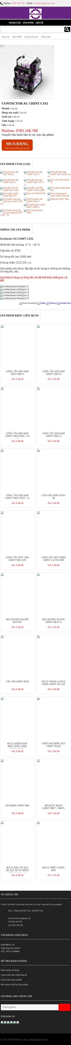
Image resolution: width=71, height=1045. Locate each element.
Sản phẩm (28, 23)
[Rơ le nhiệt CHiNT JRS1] (35, 213)
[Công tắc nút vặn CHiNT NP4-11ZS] (11, 190)
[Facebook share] (28, 303)
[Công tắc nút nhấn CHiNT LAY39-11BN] (35, 190)
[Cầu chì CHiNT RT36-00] (59, 182)
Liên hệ (39, 23)
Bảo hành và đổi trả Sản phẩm (14, 984)
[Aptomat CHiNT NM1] (58, 199)
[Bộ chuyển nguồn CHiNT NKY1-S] (11, 196)
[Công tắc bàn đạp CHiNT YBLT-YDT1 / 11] (35, 184)
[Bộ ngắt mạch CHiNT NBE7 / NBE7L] (35, 207)
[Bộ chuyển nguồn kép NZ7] (59, 190)
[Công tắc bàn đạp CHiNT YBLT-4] (35, 174)
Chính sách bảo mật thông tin (14, 975)
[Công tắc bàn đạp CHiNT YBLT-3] (11, 182)
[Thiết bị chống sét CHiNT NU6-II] (35, 201)
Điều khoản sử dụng (10, 970)
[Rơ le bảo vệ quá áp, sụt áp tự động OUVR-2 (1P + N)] (11, 215)
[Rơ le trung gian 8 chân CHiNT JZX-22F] (59, 196)
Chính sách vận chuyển (11, 980)
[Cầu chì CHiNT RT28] (34, 193)
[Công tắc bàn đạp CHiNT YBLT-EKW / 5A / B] (59, 176)
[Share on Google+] (64, 303)
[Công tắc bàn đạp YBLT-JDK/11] (11, 174)
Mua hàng (17, 144)
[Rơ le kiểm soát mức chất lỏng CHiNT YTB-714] (11, 204)
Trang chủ (15, 23)
